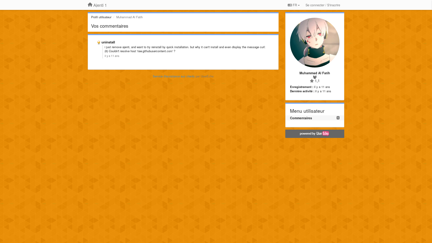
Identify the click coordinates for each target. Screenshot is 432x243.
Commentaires (301, 118)
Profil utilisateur (101, 17)
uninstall (108, 42)
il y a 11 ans (112, 56)
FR (295, 5)
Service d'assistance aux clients (174, 76)
